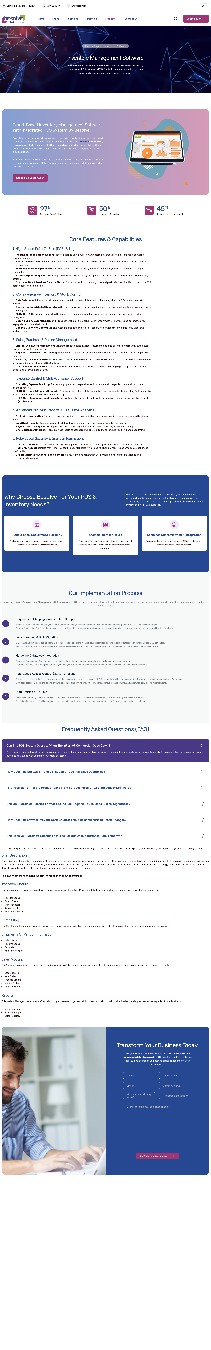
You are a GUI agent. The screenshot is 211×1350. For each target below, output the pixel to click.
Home (88, 46)
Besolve (84, 141)
